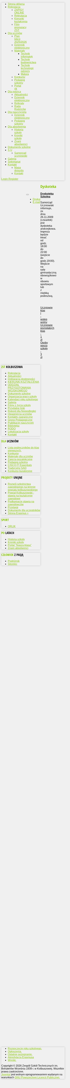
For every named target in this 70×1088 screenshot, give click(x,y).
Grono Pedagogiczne (20, 419)
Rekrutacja (20, 15)
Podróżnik (14, 561)
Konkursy (19, 77)
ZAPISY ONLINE (19, 11)
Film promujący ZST (20, 27)
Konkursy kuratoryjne (20, 471)
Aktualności (21, 94)
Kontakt (18, 173)
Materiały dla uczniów (20, 456)
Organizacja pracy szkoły (22, 396)
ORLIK (12, 526)
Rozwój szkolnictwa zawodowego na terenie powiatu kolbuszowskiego (23, 487)
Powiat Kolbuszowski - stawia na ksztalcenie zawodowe (21, 495)
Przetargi (13, 507)
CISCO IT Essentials (20, 465)
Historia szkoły (18, 131)
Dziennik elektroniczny (22, 46)
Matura (25, 74)
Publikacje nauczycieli (21, 422)
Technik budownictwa (28, 61)
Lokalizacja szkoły (18, 431)
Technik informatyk (27, 55)
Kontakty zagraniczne (20, 417)
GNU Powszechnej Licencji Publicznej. (37, 1077)
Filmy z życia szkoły (19, 405)
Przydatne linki (16, 408)
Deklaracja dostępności (21, 379)
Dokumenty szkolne (19, 393)
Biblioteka (13, 425)
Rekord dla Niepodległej (22, 411)
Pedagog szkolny (19, 81)
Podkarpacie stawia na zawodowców (21, 503)
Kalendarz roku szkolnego (23, 399)
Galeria (12, 402)
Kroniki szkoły (18, 137)
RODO (12, 428)
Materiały (19, 50)
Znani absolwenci (21, 143)
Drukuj (36, 199)
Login (4, 179)
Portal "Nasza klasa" (20, 545)
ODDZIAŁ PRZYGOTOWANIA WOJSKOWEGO (19, 387)
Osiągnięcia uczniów (20, 414)
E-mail (36, 202)
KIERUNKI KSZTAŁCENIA (23, 382)
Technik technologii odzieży (27, 68)
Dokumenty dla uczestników (24, 510)
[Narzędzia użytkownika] (27, 194)
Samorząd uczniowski (20, 154)
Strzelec (12, 564)
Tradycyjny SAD (17, 468)
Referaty (19, 103)
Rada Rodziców (20, 108)
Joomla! (5, 1074)
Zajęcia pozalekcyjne (20, 459)
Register (13, 179)
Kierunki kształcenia (20, 20)
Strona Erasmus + (18, 513)
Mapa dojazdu (19, 169)
